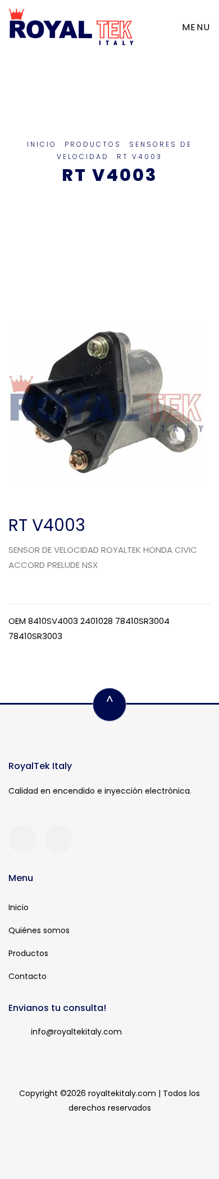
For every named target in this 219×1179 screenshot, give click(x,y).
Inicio (42, 144)
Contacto (27, 976)
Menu (196, 27)
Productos (93, 144)
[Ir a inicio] (71, 27)
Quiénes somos (39, 930)
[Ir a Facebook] (22, 839)
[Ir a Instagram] (58, 839)
